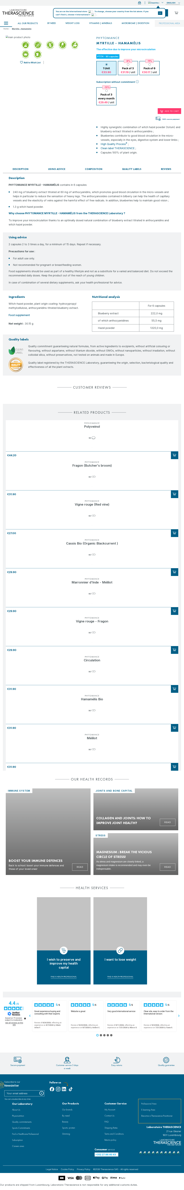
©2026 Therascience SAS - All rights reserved (115, 1169)
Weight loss (72, 23)
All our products (28, 23)
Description (21, 169)
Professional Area (148, 1103)
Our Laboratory (22, 1104)
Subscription (17, 1140)
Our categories (6, 23)
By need (51, 23)
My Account (110, 1109)
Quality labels (131, 169)
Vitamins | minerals (100, 23)
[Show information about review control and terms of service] (25, 1018)
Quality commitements (21, 1121)
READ (167, 822)
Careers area (18, 1146)
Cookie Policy (67, 1169)
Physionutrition (18, 1115)
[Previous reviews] (30, 1016)
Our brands (67, 1109)
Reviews (166, 169)
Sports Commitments (21, 1127)
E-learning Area (148, 1109)
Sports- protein (68, 1127)
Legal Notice (52, 1169)
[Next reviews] (179, 1016)
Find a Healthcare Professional (25, 1133)
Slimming (66, 1133)
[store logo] (18, 12)
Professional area (169, 23)
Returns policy (110, 1139)
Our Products (70, 1103)
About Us (16, 1109)
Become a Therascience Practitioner (156, 1115)
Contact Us (109, 1115)
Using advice (57, 169)
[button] (155, 2)
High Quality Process (114, 144)
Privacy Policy (83, 1169)
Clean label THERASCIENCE (118, 148)
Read (80, 867)
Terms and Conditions (114, 1133)
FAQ (107, 1121)
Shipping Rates (111, 1127)
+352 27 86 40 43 (105, 1154)
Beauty (65, 1121)
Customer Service (116, 1103)
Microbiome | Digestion (135, 23)
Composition (93, 169)
